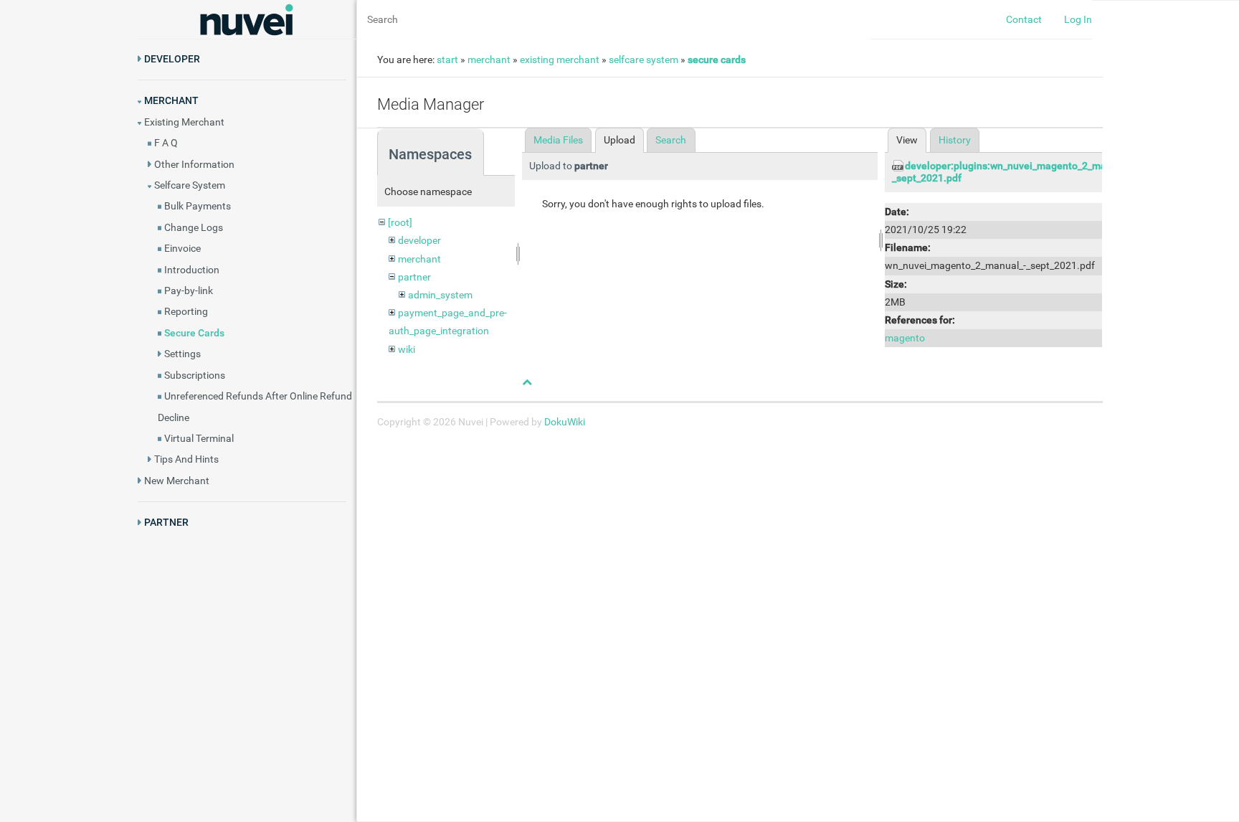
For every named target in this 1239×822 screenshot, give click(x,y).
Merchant (171, 100)
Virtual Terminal (199, 438)
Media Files (558, 140)
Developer (172, 59)
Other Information (194, 164)
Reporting (186, 311)
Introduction (191, 269)
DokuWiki (564, 421)
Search (670, 140)
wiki (406, 349)
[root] (400, 222)
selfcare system (643, 59)
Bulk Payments (197, 206)
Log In (1078, 19)
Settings (182, 353)
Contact (1024, 19)
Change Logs (193, 227)
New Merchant (176, 480)
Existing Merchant (184, 122)
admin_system (440, 295)
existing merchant (559, 59)
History (955, 140)
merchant (489, 59)
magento (905, 338)
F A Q (166, 142)
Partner (166, 522)
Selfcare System (189, 185)
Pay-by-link (188, 290)
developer (419, 240)
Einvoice (182, 248)
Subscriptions (194, 375)
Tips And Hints (186, 459)
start (447, 59)
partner (414, 277)
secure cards (717, 59)
